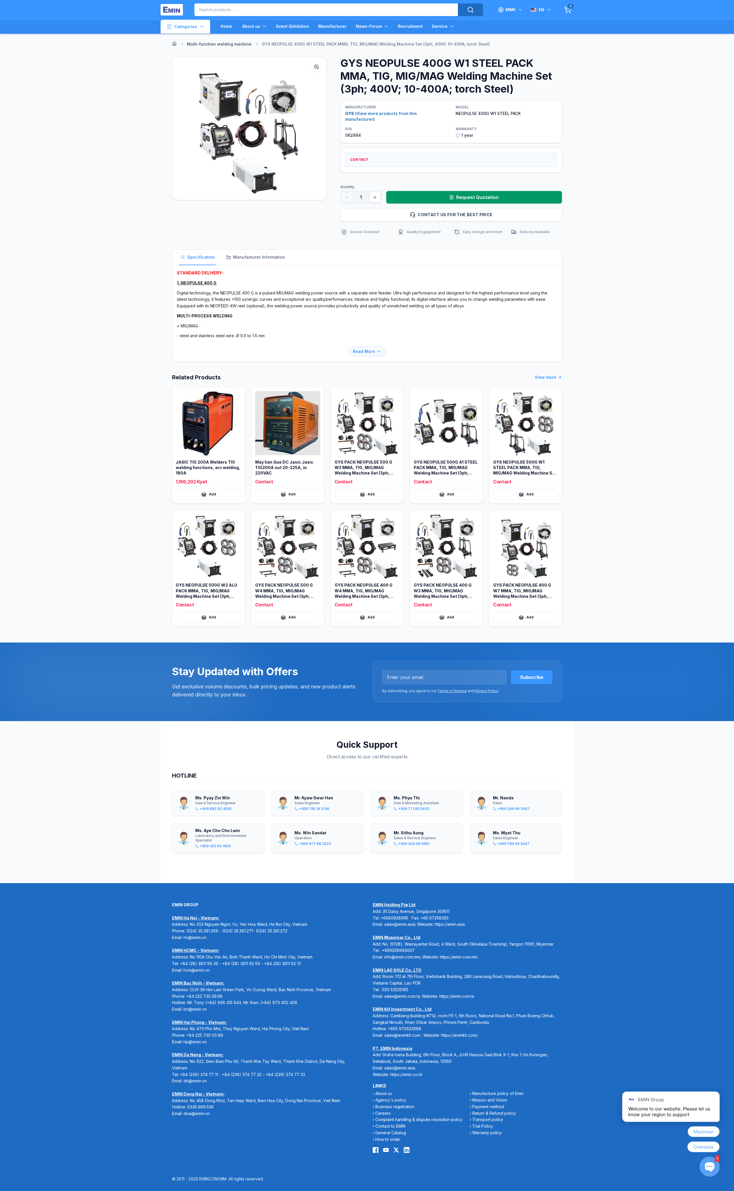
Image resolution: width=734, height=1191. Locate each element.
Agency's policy (390, 1100)
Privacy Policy (486, 691)
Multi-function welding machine (219, 44)
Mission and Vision (489, 1100)
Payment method (488, 1106)
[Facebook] (375, 1150)
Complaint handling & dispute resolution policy (418, 1119)
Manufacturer (332, 26)
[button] (249, 128)
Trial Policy (482, 1126)
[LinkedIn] (406, 1150)
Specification (201, 257)
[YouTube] (386, 1150)
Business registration (394, 1106)
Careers (383, 1113)
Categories (185, 26)
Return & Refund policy (494, 1113)
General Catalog (390, 1132)
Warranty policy (487, 1132)
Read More (364, 351)
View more (545, 377)
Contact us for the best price (455, 214)
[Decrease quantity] (347, 197)
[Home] (174, 43)
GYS (349, 113)
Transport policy (487, 1119)
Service (440, 26)
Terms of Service (452, 691)
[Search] (470, 9)
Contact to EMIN (390, 1126)
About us (251, 26)
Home (226, 26)
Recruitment (410, 26)
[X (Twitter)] (396, 1150)
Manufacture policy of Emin (498, 1093)
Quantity (347, 187)
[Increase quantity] (375, 197)
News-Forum (369, 26)
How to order (388, 1139)
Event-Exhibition (292, 26)
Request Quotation (477, 197)
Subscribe (531, 677)
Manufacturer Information (259, 257)
